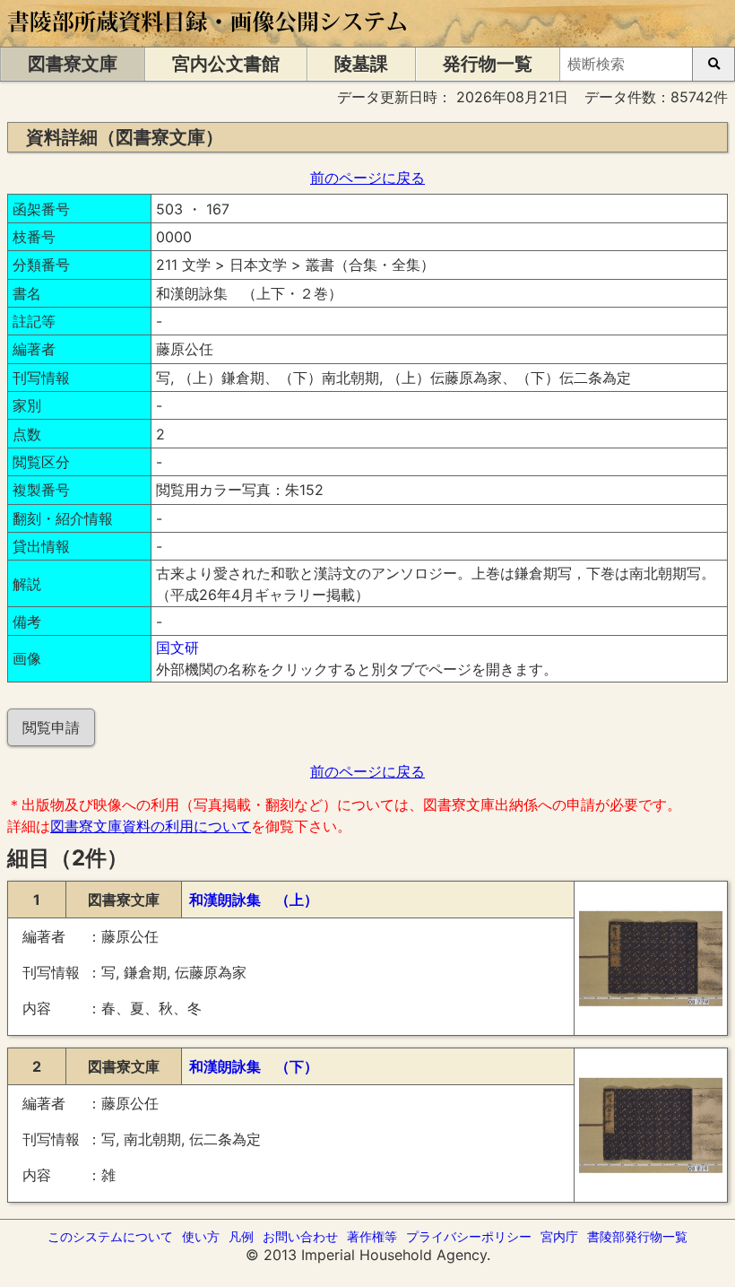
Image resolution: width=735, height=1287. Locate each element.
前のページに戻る (367, 178)
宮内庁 (559, 1236)
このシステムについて (110, 1236)
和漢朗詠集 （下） (253, 1066)
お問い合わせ (300, 1236)
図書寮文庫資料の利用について (150, 826)
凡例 (241, 1236)
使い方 (201, 1236)
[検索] (713, 64)
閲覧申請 (51, 727)
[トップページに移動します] (208, 38)
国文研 (177, 648)
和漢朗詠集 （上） (253, 900)
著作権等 (372, 1236)
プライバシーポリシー (469, 1236)
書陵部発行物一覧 (637, 1236)
